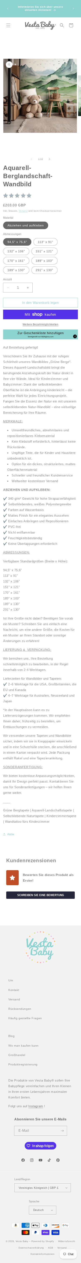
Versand (23, 211)
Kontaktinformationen (43, 1254)
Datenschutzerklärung (31, 1247)
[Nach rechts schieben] (49, 159)
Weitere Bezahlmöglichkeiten (41, 324)
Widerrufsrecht (66, 1241)
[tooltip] (75, 336)
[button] (8, 25)
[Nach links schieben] (31, 159)
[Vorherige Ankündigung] (7, 8)
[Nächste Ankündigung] (73, 8)
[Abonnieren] (62, 1131)
